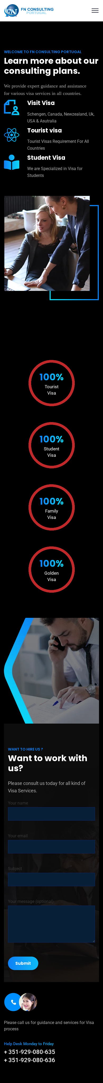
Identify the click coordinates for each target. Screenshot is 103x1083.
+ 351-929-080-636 (29, 1060)
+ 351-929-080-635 (29, 1052)
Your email (18, 835)
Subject (15, 868)
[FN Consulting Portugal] (29, 10)
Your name (18, 803)
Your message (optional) (31, 901)
